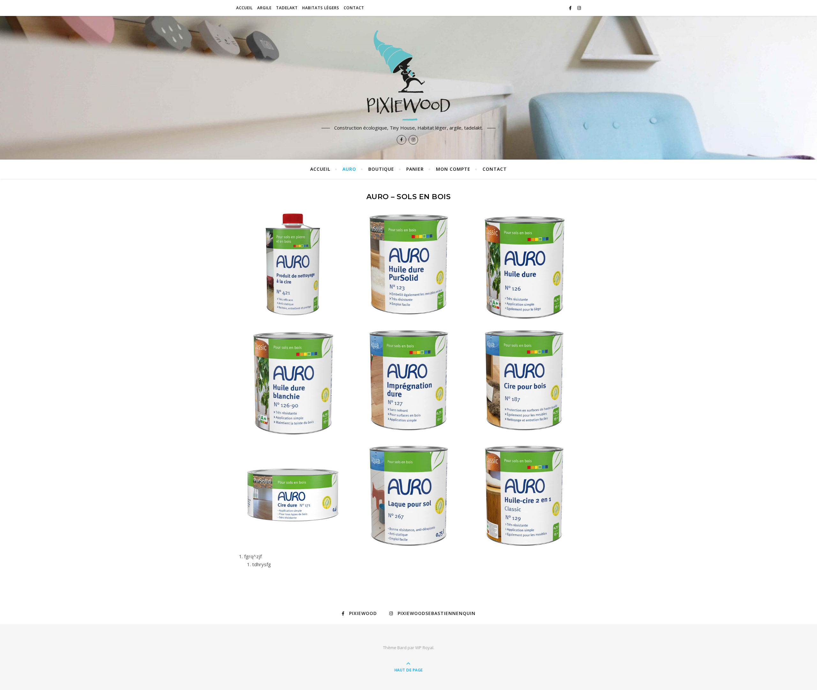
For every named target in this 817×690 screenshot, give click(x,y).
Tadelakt (287, 8)
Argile (264, 8)
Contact (354, 8)
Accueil (244, 8)
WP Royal (424, 647)
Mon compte (453, 169)
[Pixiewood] (408, 75)
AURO (349, 169)
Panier (415, 169)
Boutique (381, 169)
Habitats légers (320, 8)
